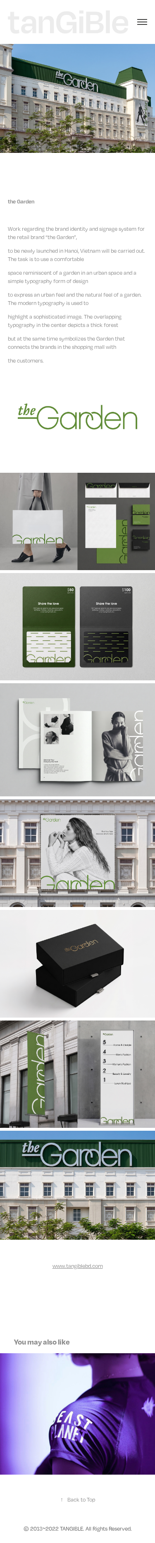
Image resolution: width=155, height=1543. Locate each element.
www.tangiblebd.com (77, 1265)
